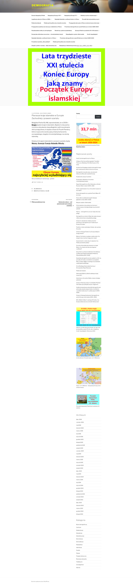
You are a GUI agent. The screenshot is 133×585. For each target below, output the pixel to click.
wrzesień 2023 (80, 496)
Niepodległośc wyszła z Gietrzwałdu (75, 34)
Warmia (78, 567)
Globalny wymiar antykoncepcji (89, 15)
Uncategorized (80, 564)
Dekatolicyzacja (80, 536)
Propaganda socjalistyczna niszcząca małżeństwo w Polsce (47, 26)
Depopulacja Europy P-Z (70, 15)
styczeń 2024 (79, 485)
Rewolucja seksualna (81, 559)
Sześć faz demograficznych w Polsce (85, 158)
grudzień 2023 (79, 488)
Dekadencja (79, 533)
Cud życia (78, 527)
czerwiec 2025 (80, 451)
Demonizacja (79, 538)
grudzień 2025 (79, 439)
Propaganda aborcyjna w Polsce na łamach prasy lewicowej (84, 23)
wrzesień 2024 (80, 465)
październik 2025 (80, 445)
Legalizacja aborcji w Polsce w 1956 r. (41, 19)
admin (49, 113)
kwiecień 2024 (80, 476)
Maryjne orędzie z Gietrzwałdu (83, 202)
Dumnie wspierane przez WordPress (40, 581)
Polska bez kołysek (36, 23)
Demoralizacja (79, 541)
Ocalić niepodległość (92, 34)
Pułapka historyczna (81, 556)
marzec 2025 (79, 459)
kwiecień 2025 (80, 456)
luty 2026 (78, 433)
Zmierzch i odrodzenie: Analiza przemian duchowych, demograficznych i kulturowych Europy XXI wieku (87, 222)
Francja (47, 143)
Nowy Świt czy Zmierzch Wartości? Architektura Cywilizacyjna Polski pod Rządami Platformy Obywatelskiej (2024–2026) (88, 253)
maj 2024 (78, 474)
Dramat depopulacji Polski (38, 15)
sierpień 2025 (79, 448)
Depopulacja (79, 544)
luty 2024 (78, 482)
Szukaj (78, 113)
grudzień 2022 (79, 511)
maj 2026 (78, 425)
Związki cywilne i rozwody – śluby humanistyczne (44, 45)
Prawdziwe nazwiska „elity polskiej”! (41, 41)
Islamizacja (38, 188)
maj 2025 (78, 453)
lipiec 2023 (79, 502)
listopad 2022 (79, 514)
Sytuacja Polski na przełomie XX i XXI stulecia (86, 30)
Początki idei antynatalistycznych (90, 19)
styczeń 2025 (79, 462)
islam (47, 190)
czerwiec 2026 (80, 422)
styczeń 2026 (79, 436)
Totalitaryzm (79, 561)
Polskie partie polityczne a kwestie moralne (55, 23)
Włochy (61, 143)
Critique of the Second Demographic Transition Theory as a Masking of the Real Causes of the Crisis (87, 163)
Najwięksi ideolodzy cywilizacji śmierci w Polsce (67, 19)
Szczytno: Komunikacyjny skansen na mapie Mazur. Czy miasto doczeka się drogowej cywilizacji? (87, 247)
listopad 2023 (79, 491)
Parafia (78, 550)
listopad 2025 (79, 442)
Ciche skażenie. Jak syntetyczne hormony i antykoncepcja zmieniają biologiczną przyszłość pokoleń (88, 207)
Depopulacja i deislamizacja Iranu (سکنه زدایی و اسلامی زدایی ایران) (75, 45)
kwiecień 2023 (80, 505)
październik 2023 (80, 494)
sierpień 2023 (79, 499)
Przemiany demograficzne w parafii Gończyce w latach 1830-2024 (82, 26)
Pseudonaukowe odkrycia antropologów (42, 30)
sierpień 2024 (79, 468)
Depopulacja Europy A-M (54, 15)
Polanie (78, 553)
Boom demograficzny (81, 524)
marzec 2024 (79, 479)
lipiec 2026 (79, 419)
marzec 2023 (79, 508)
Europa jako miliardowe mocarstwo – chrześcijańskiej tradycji (47, 34)
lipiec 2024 (79, 471)
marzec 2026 (79, 430)
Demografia (43, 5)
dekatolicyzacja (39, 190)
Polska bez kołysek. (81, 270)
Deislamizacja (79, 530)
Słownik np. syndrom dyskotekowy (63, 30)
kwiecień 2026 (80, 428)
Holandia (54, 143)
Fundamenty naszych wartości (83, 176)
